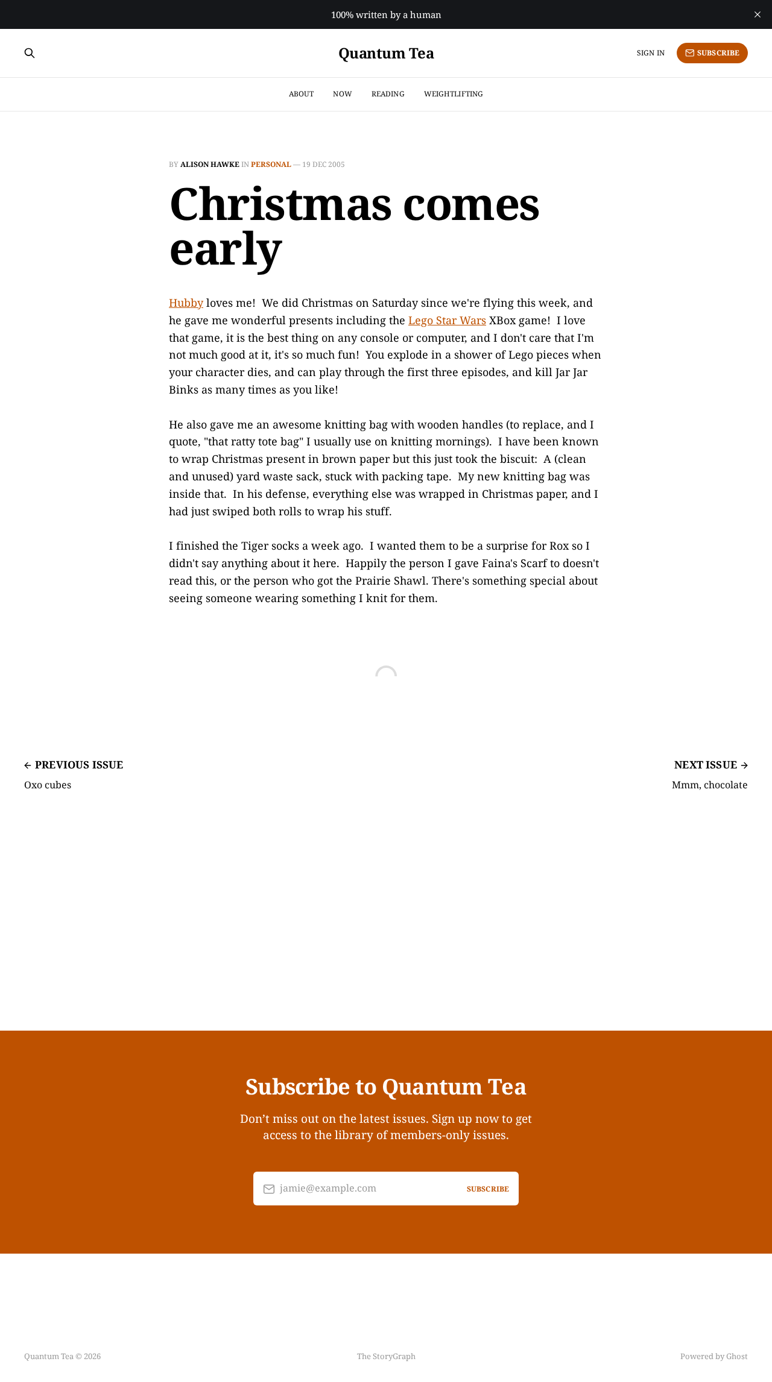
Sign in (651, 53)
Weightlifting (454, 94)
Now (342, 94)
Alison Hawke (209, 164)
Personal (271, 164)
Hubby (186, 302)
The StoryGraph (386, 1356)
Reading (388, 94)
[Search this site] (30, 53)
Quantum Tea (386, 53)
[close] (757, 14)
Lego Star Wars (447, 320)
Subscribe (718, 53)
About (301, 94)
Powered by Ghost (714, 1356)
